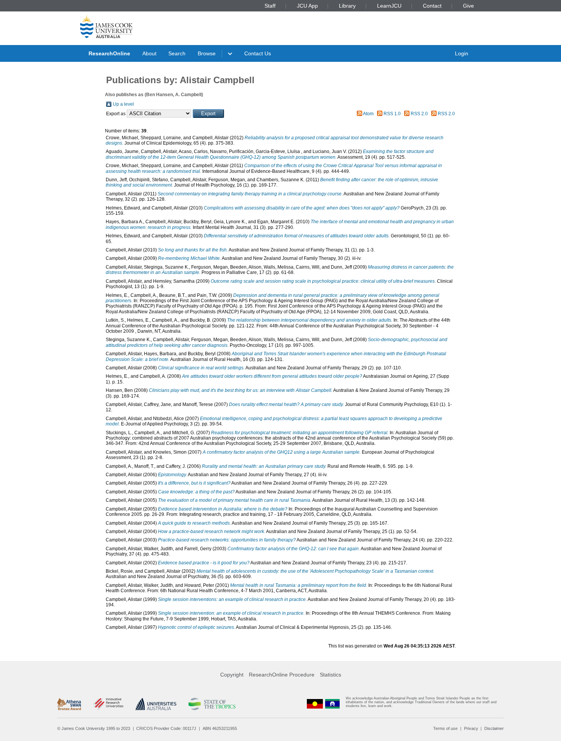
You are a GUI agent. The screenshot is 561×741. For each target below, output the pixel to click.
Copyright (231, 675)
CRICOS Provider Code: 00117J (166, 728)
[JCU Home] (106, 26)
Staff (270, 6)
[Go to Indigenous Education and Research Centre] (315, 703)
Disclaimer (494, 728)
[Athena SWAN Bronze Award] (69, 704)
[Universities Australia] (155, 704)
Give (468, 6)
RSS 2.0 (419, 113)
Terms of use (445, 728)
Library (347, 6)
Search (176, 53)
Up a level (123, 104)
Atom (368, 113)
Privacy (471, 728)
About (149, 53)
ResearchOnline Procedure (281, 675)
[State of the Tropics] (212, 704)
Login (461, 53)
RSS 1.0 (392, 113)
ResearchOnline (109, 53)
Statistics (330, 675)
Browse (207, 53)
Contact (432, 6)
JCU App (307, 6)
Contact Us (257, 53)
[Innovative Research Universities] (108, 704)
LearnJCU (389, 6)
